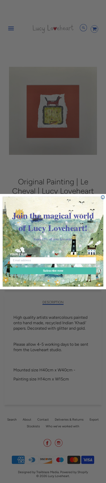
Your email (19, 254)
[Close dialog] (103, 197)
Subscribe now (53, 270)
